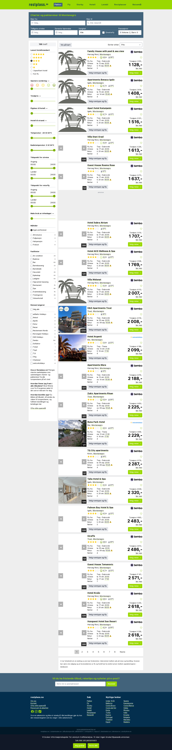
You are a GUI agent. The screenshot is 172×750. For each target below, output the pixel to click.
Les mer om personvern (86, 740)
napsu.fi (97, 731)
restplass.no (45, 731)
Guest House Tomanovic (100, 564)
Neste (122, 652)
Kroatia (126, 715)
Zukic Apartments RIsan (100, 393)
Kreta (108, 710)
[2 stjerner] (43, 64)
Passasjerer (123, 29)
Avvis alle (93, 746)
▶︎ (84, 148)
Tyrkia (108, 713)
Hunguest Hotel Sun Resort (102, 621)
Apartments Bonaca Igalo (100, 79)
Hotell (92, 5)
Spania (126, 701)
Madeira (127, 722)
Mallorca (109, 703)
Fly (69, 5)
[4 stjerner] (43, 57)
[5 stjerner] (43, 54)
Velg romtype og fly (98, 73)
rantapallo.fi (89, 731)
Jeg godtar (80, 746)
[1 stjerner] (43, 67)
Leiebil (105, 5)
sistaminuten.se (56, 731)
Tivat (89, 311)
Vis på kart (65, 45)
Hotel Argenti (94, 336)
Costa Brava (110, 706)
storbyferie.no (126, 731)
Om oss (33, 701)
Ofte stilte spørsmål (38, 408)
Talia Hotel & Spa (96, 479)
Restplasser (120, 5)
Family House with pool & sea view (105, 51)
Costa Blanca (129, 706)
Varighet (82, 29)
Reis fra (34, 19)
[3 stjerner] (43, 61)
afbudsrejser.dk (68, 731)
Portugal (109, 717)
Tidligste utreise (38, 29)
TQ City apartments (97, 450)
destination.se (106, 731)
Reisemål (137, 5)
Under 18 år (110, 701)
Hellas (126, 708)
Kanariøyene (128, 703)
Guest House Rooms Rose (101, 165)
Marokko (127, 720)
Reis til (89, 19)
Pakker (58, 5)
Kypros (108, 715)
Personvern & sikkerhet (39, 708)
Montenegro (105, 54)
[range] (32, 89)
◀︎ (60, 148)
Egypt (108, 722)
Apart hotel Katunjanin (99, 108)
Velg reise (134, 73)
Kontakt (34, 703)
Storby (80, 5)
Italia (125, 713)
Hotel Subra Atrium (97, 222)
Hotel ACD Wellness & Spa (101, 251)
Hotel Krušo (93, 593)
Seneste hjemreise (63, 29)
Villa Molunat (94, 279)
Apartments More (96, 365)
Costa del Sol (111, 708)
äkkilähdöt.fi (79, 731)
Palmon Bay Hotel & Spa (100, 507)
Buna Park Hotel (96, 422)
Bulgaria (127, 717)
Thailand (109, 720)
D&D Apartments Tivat (99, 308)
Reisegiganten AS (88, 730)
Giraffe (91, 536)
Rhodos (126, 710)
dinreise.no (116, 731)
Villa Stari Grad (95, 136)
